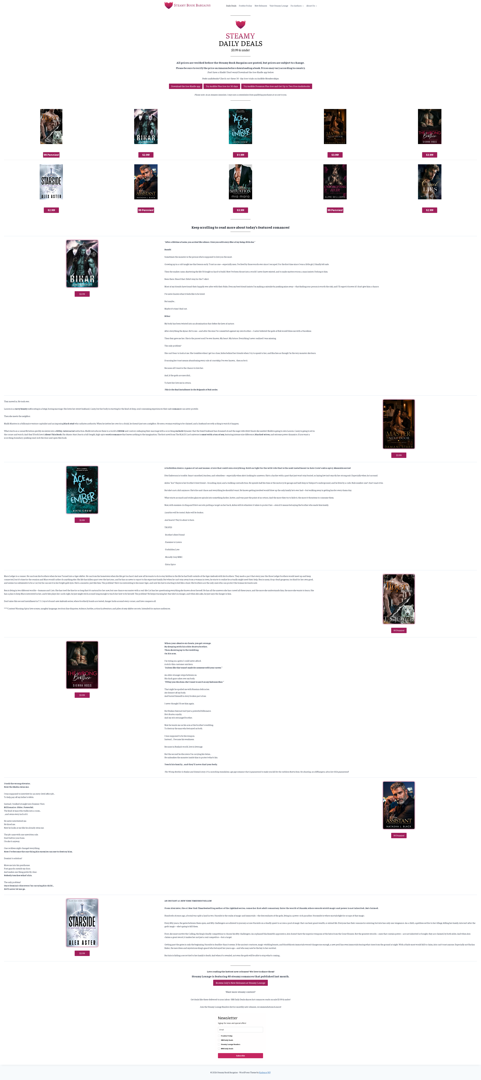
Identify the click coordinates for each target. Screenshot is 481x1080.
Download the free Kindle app (185, 86)
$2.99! (146, 155)
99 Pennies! (51, 155)
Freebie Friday (245, 5)
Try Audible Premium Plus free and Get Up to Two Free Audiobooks (277, 86)
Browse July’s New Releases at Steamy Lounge (240, 982)
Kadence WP (265, 1072)
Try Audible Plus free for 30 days (222, 86)
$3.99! (335, 155)
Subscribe (240, 1055)
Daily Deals (231, 5)
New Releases (261, 5)
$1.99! (240, 155)
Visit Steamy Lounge (279, 5)
